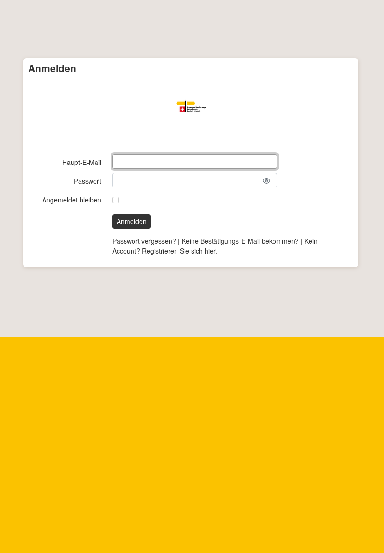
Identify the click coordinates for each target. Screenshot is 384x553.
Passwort (87, 181)
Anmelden (132, 221)
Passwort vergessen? (144, 241)
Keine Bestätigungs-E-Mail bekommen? (240, 241)
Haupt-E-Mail (81, 162)
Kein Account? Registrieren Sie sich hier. (215, 245)
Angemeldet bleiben (71, 199)
